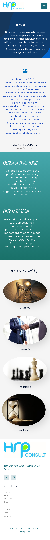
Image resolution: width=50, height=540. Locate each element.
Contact (7, 516)
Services (8, 499)
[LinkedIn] (6, 477)
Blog (6, 502)
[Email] (13, 477)
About (7, 495)
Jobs (6, 513)
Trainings (11, 506)
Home (7, 492)
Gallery (7, 509)
